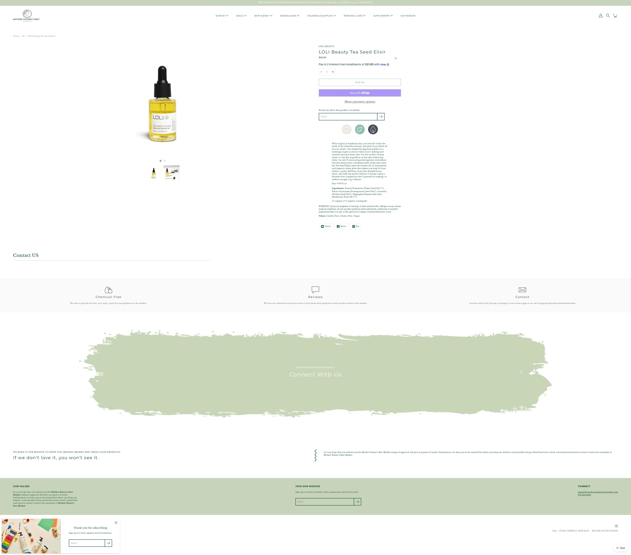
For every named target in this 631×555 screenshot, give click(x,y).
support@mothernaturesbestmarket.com (598, 492)
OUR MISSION (408, 15)
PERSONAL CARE (353, 15)
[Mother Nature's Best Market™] (26, 15)
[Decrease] (321, 71)
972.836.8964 (584, 495)
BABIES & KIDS (288, 15)
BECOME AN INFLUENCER (605, 531)
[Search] (608, 15)
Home (16, 36)
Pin (357, 226)
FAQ (554, 531)
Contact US (26, 255)
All (23, 36)
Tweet (328, 226)
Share (343, 226)
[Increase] (332, 71)
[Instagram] (616, 526)
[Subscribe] (381, 116)
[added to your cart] (615, 15)
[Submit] (357, 502)
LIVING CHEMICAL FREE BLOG (574, 531)
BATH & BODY (261, 15)
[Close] (116, 523)
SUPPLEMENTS (381, 15)
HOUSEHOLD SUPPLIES (320, 15)
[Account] (600, 15)
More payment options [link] (360, 101)
